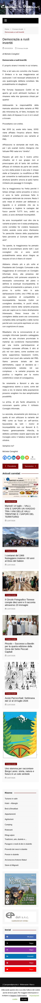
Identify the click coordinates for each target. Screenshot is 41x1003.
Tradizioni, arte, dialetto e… (16, 839)
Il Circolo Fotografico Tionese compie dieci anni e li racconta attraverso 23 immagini (20, 602)
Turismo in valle (11, 799)
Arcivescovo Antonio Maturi (16, 860)
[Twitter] (9, 458)
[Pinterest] (18, 458)
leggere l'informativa (18, 996)
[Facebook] (5, 458)
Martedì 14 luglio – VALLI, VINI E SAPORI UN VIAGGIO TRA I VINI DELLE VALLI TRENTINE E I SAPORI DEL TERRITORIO (20, 511)
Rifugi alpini (9, 835)
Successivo (29, 466)
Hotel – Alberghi (11, 803)
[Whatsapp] (22, 458)
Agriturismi (9, 819)
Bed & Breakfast (11, 809)
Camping (8, 825)
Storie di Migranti (11, 865)
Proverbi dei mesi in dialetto (16, 849)
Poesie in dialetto (12, 854)
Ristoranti (9, 830)
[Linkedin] (14, 458)
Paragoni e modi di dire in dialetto (18, 844)
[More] (27, 458)
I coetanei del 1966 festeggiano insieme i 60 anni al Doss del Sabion (19, 558)
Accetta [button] (24, 999)
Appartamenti (10, 814)
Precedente (12, 466)
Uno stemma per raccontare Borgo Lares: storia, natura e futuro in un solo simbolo (19, 771)
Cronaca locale (22, 48)
